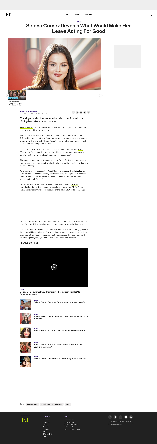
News (78, 22)
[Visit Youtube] (126, 417)
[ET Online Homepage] (8, 14)
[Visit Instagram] (120, 417)
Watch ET (88, 15)
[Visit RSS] (131, 417)
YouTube (46, 427)
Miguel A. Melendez (29, 111)
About (45, 432)
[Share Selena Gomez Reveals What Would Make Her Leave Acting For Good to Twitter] (77, 112)
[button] (54, 267)
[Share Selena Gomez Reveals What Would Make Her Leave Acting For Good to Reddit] (81, 112)
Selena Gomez (26, 127)
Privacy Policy (69, 422)
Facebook (46, 420)
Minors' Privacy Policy (72, 429)
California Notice (70, 427)
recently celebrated (73, 171)
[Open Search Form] (151, 15)
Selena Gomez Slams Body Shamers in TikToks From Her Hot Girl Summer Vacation (50, 293)
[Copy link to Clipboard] (88, 112)
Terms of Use (69, 420)
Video (76, 15)
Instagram (46, 422)
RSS (44, 436)
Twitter (45, 425)
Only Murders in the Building (51, 404)
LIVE (66, 15)
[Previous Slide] (7, 95)
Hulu (68, 404)
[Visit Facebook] (110, 417)
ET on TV (46, 429)
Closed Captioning (71, 425)
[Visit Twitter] (115, 417)
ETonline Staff (47, 434)
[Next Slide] (100, 95)
